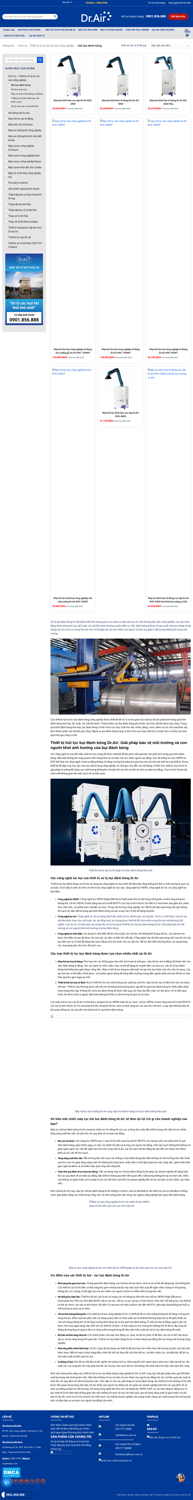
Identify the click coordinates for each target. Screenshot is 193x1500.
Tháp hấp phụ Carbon (137, 30)
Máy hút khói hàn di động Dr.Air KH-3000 (120, 102)
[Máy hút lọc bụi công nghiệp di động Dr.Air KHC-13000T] (120, 232)
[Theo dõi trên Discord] (43, 1481)
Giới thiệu (56, 1425)
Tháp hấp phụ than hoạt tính (66, 1445)
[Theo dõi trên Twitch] (37, 1481)
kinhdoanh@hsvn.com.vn (128, 1454)
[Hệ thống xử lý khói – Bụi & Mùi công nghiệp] (96, 17)
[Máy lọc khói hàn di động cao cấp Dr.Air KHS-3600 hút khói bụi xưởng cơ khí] (168, 481)
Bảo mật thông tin (72, 1428)
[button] (188, 33)
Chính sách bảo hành (73, 1425)
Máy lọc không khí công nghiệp (24, 130)
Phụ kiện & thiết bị (18, 183)
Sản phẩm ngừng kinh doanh (24, 188)
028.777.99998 (123, 1448)
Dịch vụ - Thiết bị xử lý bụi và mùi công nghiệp (46, 45)
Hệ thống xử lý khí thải (77, 1441)
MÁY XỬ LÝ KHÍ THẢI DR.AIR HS (60, 30)
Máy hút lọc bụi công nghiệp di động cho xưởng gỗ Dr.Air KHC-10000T (73, 351)
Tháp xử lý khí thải (14, 36)
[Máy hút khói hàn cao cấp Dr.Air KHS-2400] (73, 76)
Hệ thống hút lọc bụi (19, 113)
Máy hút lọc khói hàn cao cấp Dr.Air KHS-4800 (120, 415)
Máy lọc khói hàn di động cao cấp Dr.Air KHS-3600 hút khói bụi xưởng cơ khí (168, 600)
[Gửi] (55, 16)
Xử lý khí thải (58, 1441)
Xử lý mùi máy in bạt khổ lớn (24, 106)
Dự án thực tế (36, 36)
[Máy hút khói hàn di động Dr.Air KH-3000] (120, 76)
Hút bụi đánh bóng (21, 85)
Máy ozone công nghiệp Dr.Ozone (21, 148)
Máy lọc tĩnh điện (88, 30)
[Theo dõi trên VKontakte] (32, 1481)
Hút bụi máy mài (19, 89)
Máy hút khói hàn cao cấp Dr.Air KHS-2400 (73, 102)
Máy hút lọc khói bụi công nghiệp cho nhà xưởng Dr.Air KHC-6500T (73, 600)
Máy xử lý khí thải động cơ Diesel (27, 94)
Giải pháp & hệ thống (29, 30)
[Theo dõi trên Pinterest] (21, 1481)
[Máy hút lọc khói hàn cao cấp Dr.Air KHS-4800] (120, 389)
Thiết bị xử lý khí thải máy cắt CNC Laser (25, 100)
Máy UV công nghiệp (111, 30)
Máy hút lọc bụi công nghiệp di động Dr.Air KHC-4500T (168, 351)
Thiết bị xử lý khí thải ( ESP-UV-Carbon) (25, 245)
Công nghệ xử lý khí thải (179, 3)
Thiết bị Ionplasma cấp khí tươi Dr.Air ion (24, 229)
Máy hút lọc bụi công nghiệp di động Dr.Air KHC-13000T (121, 351)
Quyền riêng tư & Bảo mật (140, 1494)
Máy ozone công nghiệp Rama (24, 161)
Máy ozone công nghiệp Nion (24, 155)
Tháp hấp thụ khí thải (19, 204)
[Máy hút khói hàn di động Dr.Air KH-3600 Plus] (168, 76)
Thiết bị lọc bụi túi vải (19, 237)
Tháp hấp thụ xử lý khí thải (22, 210)
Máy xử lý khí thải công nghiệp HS (24, 175)
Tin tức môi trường (156, 3)
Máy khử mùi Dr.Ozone (20, 124)
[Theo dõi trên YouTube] (26, 1481)
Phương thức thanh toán (81, 1432)
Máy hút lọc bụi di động (20, 118)
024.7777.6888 (123, 1429)
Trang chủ (9, 30)
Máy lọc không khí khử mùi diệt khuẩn (24, 138)
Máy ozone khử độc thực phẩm (24, 167)
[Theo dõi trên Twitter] (15, 1481)
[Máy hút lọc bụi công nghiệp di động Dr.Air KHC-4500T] (168, 232)
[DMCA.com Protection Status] (11, 1472)
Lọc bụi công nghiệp (163, 30)
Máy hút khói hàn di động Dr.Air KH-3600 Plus (168, 102)
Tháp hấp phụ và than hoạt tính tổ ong (24, 196)
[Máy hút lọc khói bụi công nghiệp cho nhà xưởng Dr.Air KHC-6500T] (73, 481)
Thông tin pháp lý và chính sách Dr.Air (172, 1494)
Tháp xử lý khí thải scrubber (23, 221)
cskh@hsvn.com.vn (125, 1435)
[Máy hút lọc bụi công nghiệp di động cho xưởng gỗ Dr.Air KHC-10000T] (73, 232)
